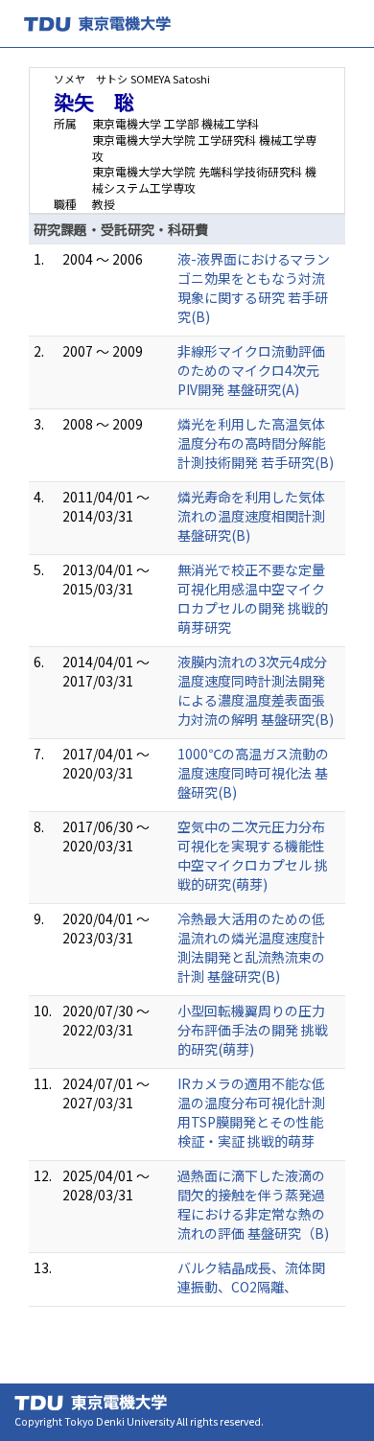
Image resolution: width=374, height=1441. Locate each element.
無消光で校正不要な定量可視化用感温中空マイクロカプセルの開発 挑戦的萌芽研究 (252, 598)
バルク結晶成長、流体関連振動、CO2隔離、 (251, 1277)
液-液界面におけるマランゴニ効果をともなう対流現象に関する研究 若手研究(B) (253, 287)
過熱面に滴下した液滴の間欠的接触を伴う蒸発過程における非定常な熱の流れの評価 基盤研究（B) (253, 1204)
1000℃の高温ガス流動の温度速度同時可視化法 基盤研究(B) (253, 773)
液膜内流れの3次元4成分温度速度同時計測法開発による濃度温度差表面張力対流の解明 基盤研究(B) (255, 690)
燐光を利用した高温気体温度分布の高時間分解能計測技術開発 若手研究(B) (255, 443)
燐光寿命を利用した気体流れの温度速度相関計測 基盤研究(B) (251, 516)
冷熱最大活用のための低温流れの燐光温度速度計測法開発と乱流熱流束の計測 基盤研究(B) (251, 947)
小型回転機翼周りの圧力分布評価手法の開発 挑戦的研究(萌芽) (252, 1029)
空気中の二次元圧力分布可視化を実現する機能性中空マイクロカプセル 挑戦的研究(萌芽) (252, 855)
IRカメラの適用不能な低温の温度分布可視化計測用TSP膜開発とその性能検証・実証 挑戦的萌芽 (251, 1112)
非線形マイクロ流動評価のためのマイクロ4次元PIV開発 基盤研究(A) (251, 370)
